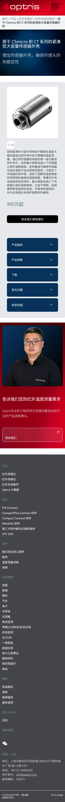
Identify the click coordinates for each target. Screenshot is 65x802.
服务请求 (7, 702)
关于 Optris (9, 712)
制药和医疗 (9, 663)
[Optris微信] (5, 743)
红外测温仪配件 (45, 19)
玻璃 (5, 590)
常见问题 (17, 290)
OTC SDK (7, 534)
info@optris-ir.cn (26, 774)
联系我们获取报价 (32, 219)
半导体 (6, 611)
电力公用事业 (10, 653)
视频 (5, 567)
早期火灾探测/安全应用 (16, 627)
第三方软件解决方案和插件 (18, 528)
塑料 (5, 595)
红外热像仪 (9, 479)
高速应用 (7, 648)
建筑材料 (7, 658)
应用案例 (7, 577)
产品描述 (17, 245)
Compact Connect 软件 (16, 518)
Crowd (60, 795)
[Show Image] (32, 112)
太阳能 (6, 616)
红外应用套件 (10, 484)
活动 (5, 720)
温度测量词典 (10, 562)
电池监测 (7, 622)
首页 (5, 19)
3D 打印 (7, 637)
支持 (5, 543)
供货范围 (17, 305)
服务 (5, 557)
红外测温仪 (26, 19)
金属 (5, 585)
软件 (5, 499)
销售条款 (7, 730)
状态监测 (7, 632)
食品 (5, 669)
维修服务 (7, 697)
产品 (13, 19)
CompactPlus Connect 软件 (19, 513)
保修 (5, 692)
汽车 (5, 601)
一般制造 (7, 643)
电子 (5, 606)
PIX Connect (10, 508)
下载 (14, 275)
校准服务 (7, 687)
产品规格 (17, 260)
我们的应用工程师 (13, 552)
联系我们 (10, 438)
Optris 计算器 (10, 490)
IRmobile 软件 (11, 523)
